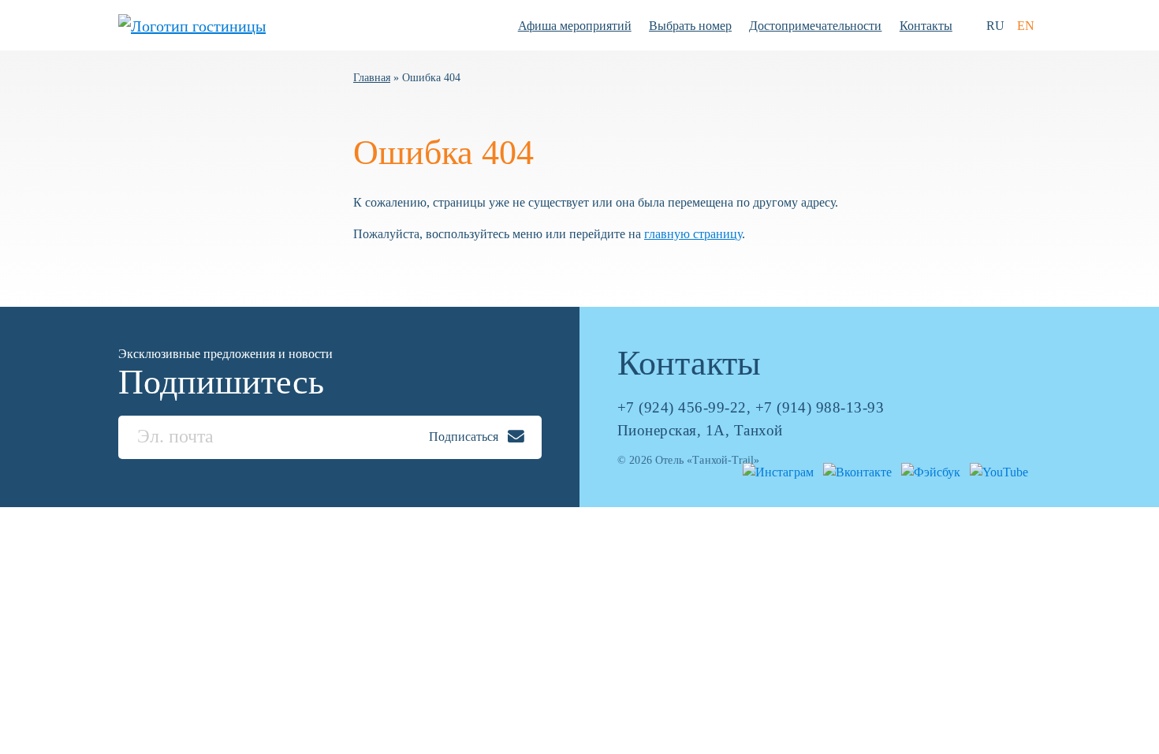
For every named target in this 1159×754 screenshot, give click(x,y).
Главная (371, 77)
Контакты (926, 25)
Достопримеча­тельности (815, 25)
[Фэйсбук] (927, 470)
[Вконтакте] (854, 470)
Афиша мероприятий (575, 25)
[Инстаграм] (775, 470)
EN (1025, 25)
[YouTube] (995, 470)
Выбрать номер (690, 25)
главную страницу (693, 234)
